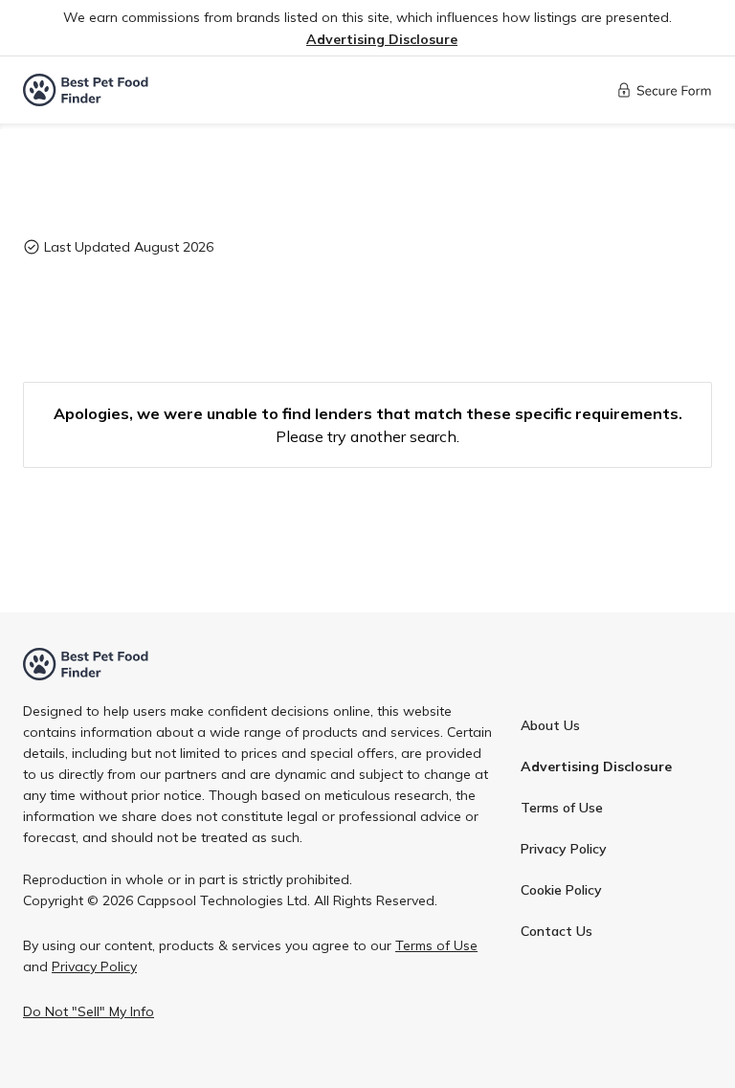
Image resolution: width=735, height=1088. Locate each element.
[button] (381, 40)
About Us (550, 725)
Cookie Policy (561, 890)
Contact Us (556, 931)
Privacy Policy (564, 848)
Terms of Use (562, 807)
